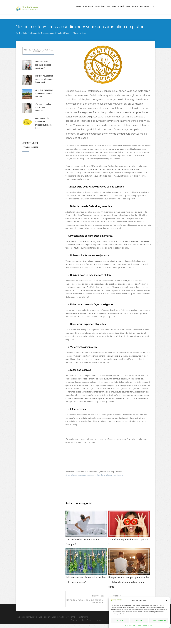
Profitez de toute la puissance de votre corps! (38, 51)
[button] (166, 600)
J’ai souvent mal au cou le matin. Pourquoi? (43, 107)
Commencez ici (77, 620)
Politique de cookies (130, 625)
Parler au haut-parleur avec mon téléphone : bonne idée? (44, 79)
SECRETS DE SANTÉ (118, 6)
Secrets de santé (94, 620)
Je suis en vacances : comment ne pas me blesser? (44, 93)
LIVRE (108, 6)
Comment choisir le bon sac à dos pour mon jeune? (43, 64)
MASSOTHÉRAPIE (100, 6)
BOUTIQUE (135, 6)
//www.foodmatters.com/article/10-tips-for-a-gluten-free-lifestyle (94, 475)
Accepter (120, 620)
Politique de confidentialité (144, 625)
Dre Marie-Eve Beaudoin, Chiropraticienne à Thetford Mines (43, 33)
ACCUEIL (78, 6)
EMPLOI (128, 6)
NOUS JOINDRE (144, 6)
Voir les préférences (158, 620)
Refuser (139, 620)
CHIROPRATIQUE (88, 6)
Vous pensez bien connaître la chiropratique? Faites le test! (43, 123)
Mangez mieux (79, 33)
